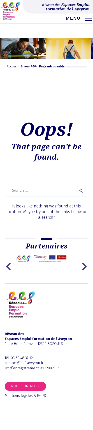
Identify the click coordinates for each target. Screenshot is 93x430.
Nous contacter (25, 386)
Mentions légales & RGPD (25, 395)
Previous (9, 266)
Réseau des (66, 6)
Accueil (12, 66)
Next (84, 266)
